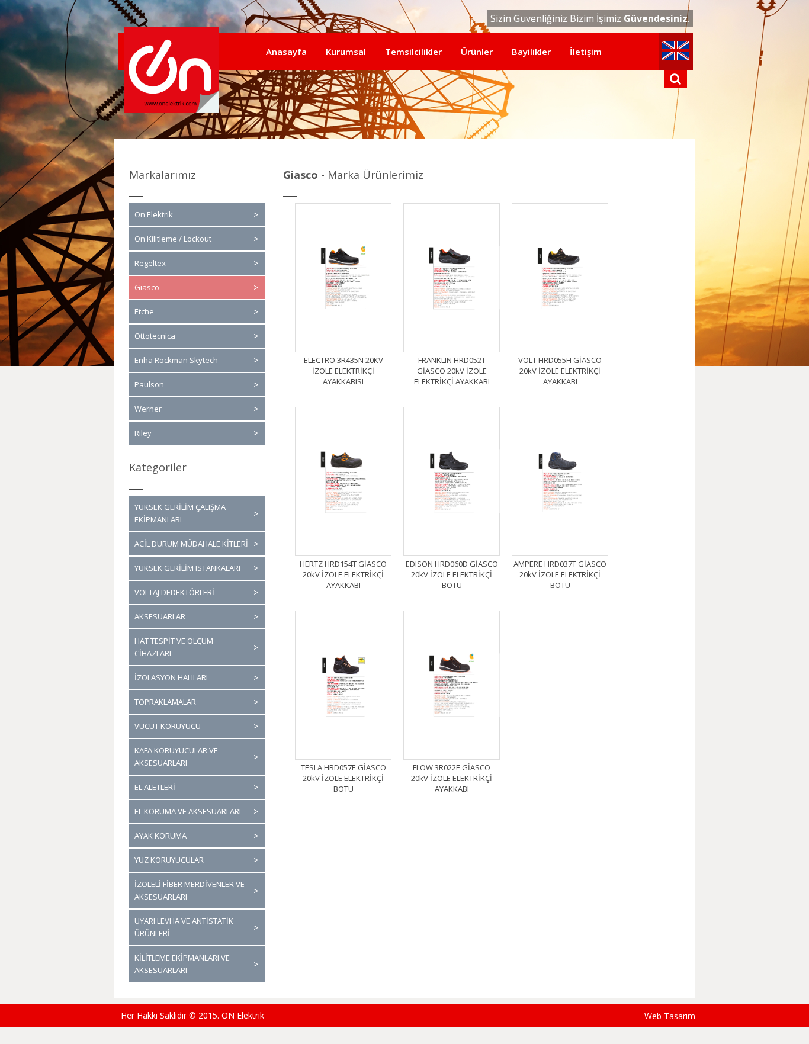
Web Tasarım (669, 1015)
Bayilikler (531, 51)
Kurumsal (346, 51)
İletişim (586, 51)
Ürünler (477, 51)
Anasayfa (286, 51)
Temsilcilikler (413, 51)
